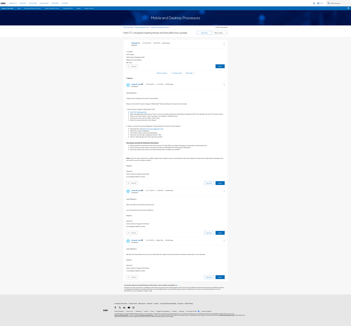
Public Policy (189, 303)
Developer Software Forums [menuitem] (32, 8)
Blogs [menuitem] (78, 8)
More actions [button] (219, 33)
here (176, 285)
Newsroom (141, 303)
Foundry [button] (65, 3)
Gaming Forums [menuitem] (67, 8)
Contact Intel (133, 303)
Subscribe (204, 33)
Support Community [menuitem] (7, 8)
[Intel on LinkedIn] (124, 308)
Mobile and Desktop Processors (160, 27)
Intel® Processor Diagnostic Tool (152, 129)
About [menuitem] (19, 8)
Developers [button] (44, 3)
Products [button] (13, 3)
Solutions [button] (33, 3)
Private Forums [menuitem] (88, 8)
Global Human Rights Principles (227, 315)
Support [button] (23, 3)
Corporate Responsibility (168, 303)
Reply (220, 66)
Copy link (209, 183)
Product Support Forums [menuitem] (52, 8)
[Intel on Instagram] (133, 308)
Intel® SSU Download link (138, 112)
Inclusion (180, 303)
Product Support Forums (142, 27)
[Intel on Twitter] (119, 308)
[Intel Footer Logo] (105, 310)
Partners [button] (55, 3)
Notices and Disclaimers (147, 315)
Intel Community (128, 27)
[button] (224, 43)
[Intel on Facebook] (115, 308)
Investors (150, 303)
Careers (156, 303)
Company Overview (120, 303)
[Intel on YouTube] (128, 308)
